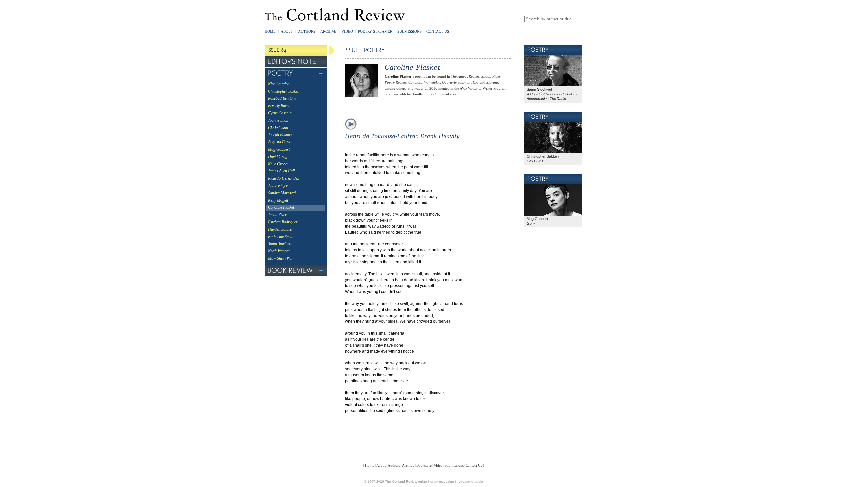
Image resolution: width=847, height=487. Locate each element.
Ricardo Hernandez (283, 178)
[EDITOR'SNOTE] (296, 61)
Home (270, 31)
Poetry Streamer (376, 31)
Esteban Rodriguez (283, 222)
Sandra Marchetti (282, 193)
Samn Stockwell (280, 244)
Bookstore (424, 465)
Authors (306, 31)
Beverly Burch (279, 106)
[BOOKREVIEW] (296, 270)
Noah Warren (279, 251)
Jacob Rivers (278, 215)
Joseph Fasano (280, 135)
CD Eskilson (278, 128)
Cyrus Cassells (280, 113)
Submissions (409, 31)
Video (347, 31)
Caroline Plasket (281, 207)
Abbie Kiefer (278, 186)
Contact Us (437, 31)
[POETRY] (296, 73)
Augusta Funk (279, 142)
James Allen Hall (281, 171)
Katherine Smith (280, 237)
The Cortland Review (335, 14)
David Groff (277, 157)
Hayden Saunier (280, 229)
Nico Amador (278, 84)
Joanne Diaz (278, 120)
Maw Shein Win (280, 258)
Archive (328, 31)
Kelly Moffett (278, 200)
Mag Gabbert (279, 149)
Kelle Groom (278, 164)
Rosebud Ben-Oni (282, 98)
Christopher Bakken (283, 91)
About (287, 31)
